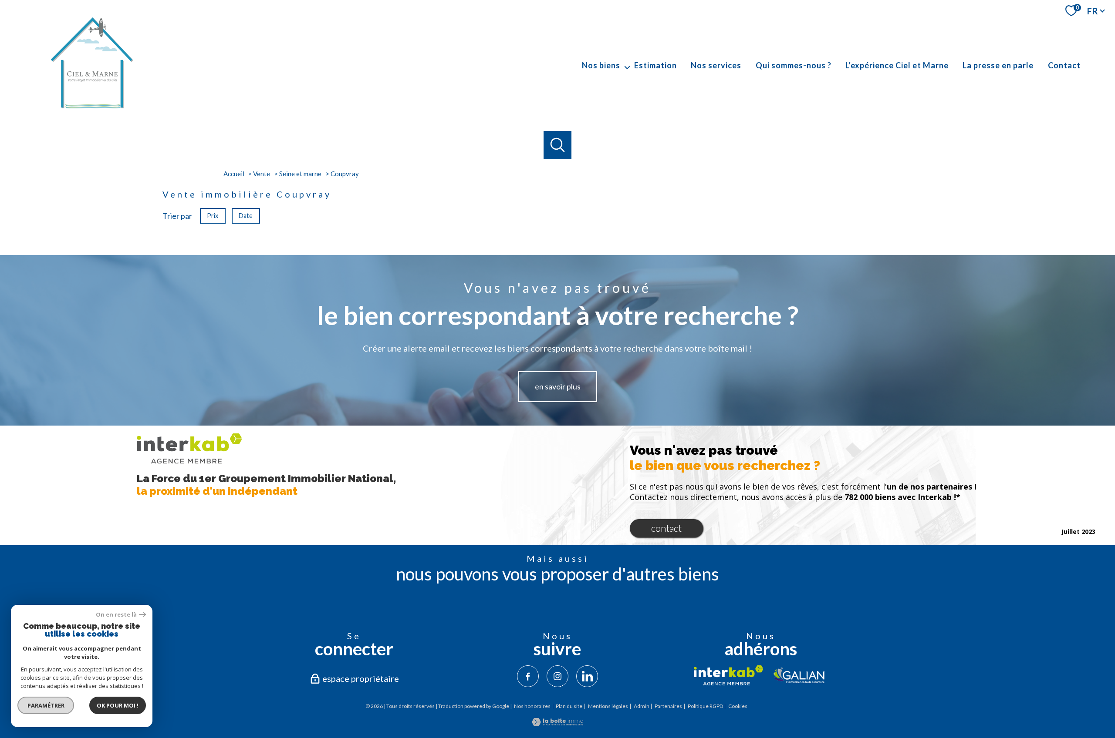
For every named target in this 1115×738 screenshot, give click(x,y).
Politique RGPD (705, 706)
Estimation (655, 65)
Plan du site (569, 706)
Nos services (716, 65)
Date (246, 215)
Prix (212, 215)
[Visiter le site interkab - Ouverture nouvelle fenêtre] (728, 675)
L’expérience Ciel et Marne (897, 65)
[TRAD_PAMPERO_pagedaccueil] (91, 108)
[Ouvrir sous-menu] (627, 65)
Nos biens (601, 65)
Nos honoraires (532, 706)
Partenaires (668, 706)
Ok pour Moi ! (118, 705)
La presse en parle (998, 65)
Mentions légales (608, 706)
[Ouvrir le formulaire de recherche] (558, 145)
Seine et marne (300, 174)
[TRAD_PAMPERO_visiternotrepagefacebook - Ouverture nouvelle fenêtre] (528, 676)
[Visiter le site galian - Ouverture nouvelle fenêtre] (799, 675)
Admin (641, 706)
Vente (261, 174)
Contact (1064, 65)
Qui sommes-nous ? (793, 65)
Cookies (737, 706)
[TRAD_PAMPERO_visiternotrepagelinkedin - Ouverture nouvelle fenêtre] (587, 676)
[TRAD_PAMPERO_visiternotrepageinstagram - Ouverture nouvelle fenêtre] (557, 676)
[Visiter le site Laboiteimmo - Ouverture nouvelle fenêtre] (557, 723)
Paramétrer (45, 705)
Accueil (233, 174)
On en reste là (116, 614)
